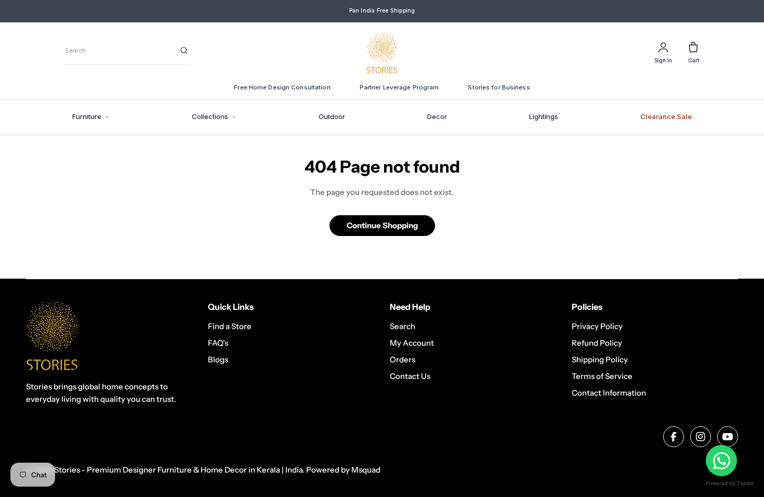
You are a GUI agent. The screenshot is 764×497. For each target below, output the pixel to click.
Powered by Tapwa (730, 483)
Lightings (543, 116)
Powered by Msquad (343, 470)
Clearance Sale (666, 116)
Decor (437, 116)
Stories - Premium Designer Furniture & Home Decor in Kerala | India (178, 470)
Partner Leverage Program (399, 87)
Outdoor (332, 116)
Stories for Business (499, 87)
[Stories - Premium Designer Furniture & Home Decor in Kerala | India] (382, 52)
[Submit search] (184, 50)
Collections (210, 116)
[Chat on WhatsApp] (721, 460)
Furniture (86, 116)
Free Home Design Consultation (282, 87)
